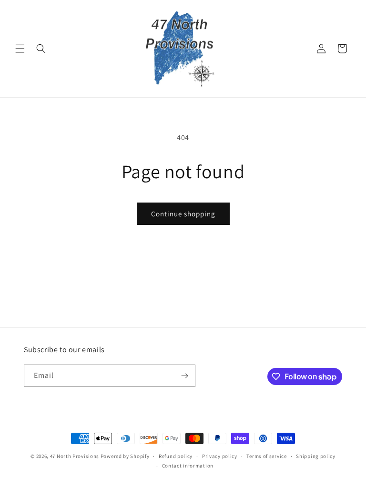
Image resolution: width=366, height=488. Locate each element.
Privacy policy (219, 456)
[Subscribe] (184, 376)
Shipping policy (316, 456)
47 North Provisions (74, 456)
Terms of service (266, 456)
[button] (20, 48)
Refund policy (176, 456)
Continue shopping (183, 213)
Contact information (188, 465)
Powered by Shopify (125, 456)
